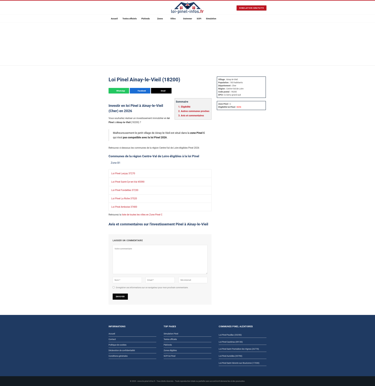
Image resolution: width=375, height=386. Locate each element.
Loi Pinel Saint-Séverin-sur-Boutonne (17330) (239, 363)
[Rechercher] (265, 18)
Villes (173, 18)
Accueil (114, 18)
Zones (160, 18)
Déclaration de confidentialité (122, 350)
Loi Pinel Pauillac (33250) (230, 335)
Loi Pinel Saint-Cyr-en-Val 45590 (127, 181)
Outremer (187, 18)
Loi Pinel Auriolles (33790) (230, 356)
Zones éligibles (170, 350)
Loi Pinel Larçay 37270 (123, 173)
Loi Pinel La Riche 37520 (124, 198)
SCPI (199, 18)
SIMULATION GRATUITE (251, 8)
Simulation (211, 18)
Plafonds (145, 18)
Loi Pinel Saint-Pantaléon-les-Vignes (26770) (239, 349)
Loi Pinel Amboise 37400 (124, 206)
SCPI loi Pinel (169, 356)
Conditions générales (118, 356)
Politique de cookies (117, 345)
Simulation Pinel (171, 334)
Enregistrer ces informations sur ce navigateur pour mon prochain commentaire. (152, 287)
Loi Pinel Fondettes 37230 (124, 190)
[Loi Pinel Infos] (187, 8)
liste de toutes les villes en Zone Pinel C (142, 214)
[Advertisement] (187, 44)
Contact (112, 339)
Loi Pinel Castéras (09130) (231, 342)
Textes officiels (129, 18)
